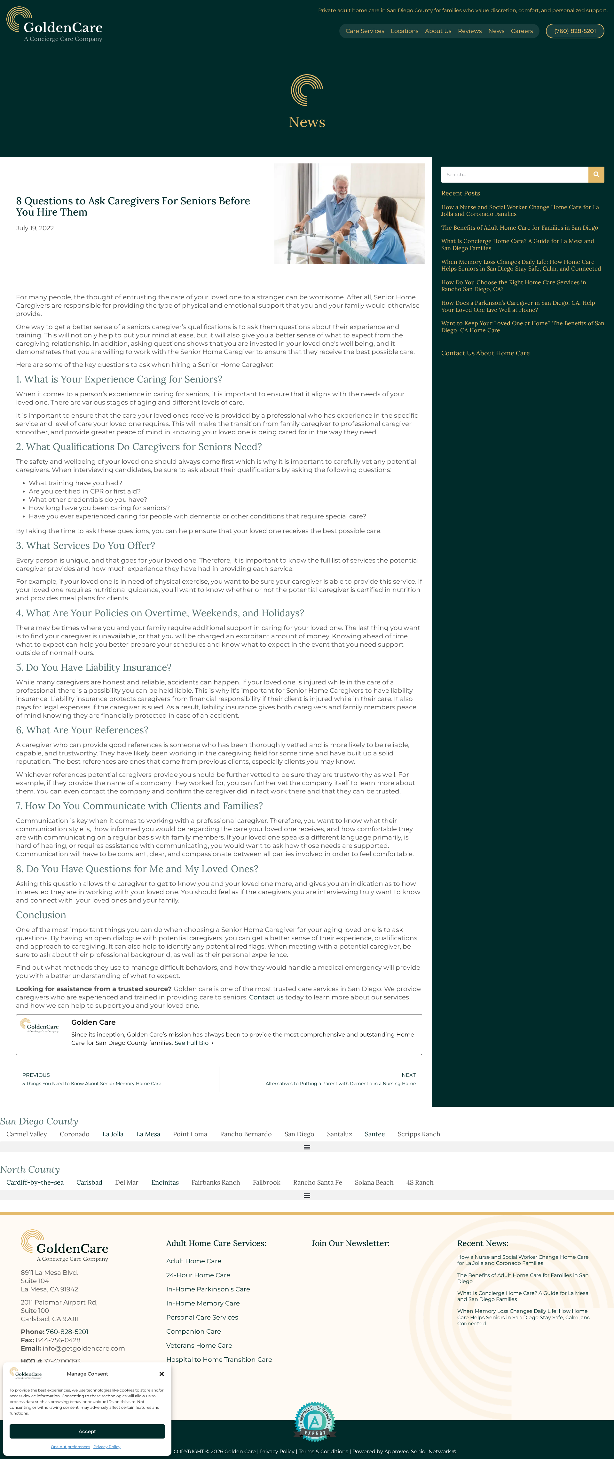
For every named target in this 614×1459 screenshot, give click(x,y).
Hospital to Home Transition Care (219, 1359)
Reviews (470, 31)
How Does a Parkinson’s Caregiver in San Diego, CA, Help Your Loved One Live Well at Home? (518, 306)
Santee (375, 1134)
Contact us (266, 997)
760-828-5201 (67, 1332)
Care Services (365, 31)
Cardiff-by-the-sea (35, 1182)
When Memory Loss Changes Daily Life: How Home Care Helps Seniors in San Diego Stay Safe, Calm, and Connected (521, 265)
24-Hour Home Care (198, 1275)
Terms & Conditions (323, 1451)
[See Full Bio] (212, 1043)
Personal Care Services (202, 1317)
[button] (162, 1374)
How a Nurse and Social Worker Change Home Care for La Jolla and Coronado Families (520, 210)
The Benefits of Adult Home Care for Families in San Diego (519, 227)
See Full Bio (192, 1042)
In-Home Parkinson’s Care (208, 1289)
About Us (438, 31)
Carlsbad (89, 1182)
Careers (522, 31)
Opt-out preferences (70, 1446)
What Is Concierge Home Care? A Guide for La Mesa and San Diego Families (517, 244)
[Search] (596, 175)
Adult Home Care (193, 1261)
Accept (87, 1431)
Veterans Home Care (199, 1345)
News (496, 31)
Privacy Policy (107, 1446)
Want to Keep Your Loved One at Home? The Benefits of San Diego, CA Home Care (522, 326)
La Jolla (112, 1134)
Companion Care (193, 1331)
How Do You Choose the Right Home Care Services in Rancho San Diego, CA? (513, 286)
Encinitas (165, 1182)
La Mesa (148, 1134)
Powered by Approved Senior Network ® (404, 1451)
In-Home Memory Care (203, 1303)
